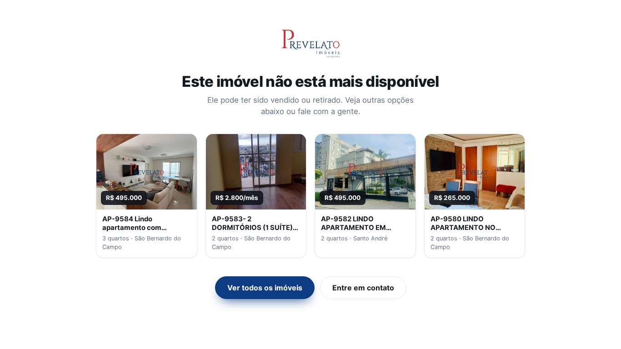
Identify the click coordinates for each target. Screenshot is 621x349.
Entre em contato (363, 287)
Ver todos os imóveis (264, 287)
